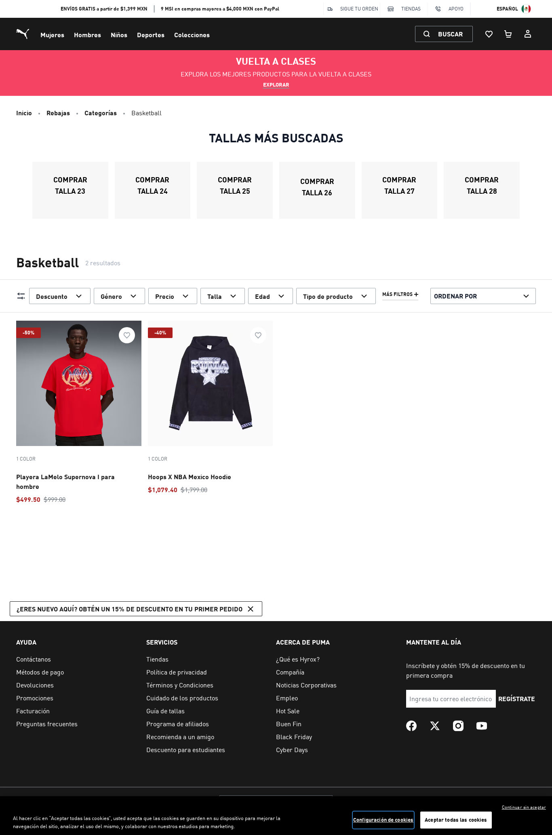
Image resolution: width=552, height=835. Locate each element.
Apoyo (456, 9)
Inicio (24, 112)
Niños (119, 34)
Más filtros (397, 294)
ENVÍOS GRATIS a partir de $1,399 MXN (104, 9)
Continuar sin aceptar (524, 807)
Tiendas (411, 9)
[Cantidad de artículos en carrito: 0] (508, 34)
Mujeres (52, 34)
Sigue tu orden (359, 9)
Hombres (87, 34)
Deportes (150, 34)
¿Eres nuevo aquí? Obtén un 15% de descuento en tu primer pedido (129, 609)
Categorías (100, 112)
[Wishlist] (489, 34)
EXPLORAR (276, 84)
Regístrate (516, 698)
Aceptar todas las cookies (456, 819)
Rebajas (58, 112)
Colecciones (192, 34)
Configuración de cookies (383, 819)
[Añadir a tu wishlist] (127, 335)
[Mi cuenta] (528, 34)
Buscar (450, 34)
